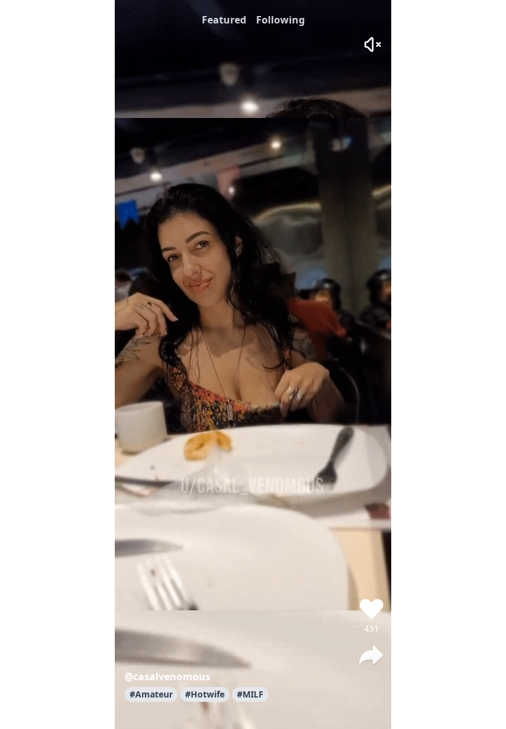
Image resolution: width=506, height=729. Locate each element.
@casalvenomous (167, 676)
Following (280, 20)
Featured (224, 20)
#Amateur (151, 694)
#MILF (250, 694)
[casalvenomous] (371, 573)
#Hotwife (205, 694)
